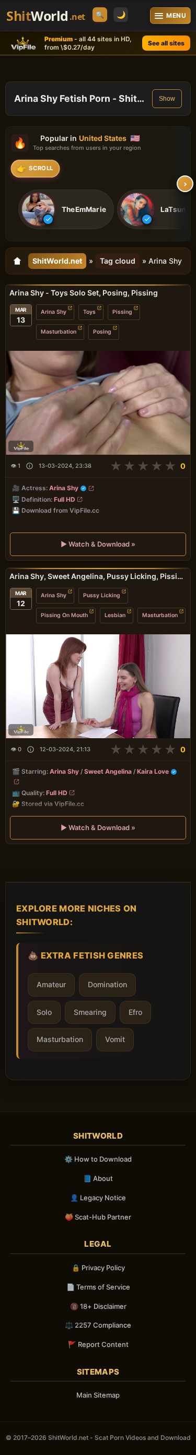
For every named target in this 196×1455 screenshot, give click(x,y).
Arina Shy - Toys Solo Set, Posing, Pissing (83, 292)
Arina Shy (53, 312)
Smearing (90, 1012)
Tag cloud (117, 260)
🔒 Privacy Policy (98, 1267)
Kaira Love (153, 771)
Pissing (122, 312)
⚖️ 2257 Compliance (98, 1325)
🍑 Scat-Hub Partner (98, 1217)
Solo (44, 1012)
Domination (107, 984)
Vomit (115, 1039)
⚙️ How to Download (98, 1159)
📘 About (98, 1178)
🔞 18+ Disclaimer (98, 1306)
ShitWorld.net (57, 260)
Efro (135, 1012)
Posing (102, 331)
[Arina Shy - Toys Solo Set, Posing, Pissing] (98, 403)
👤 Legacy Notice (98, 1197)
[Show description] (29, 466)
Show (167, 98)
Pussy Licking (101, 595)
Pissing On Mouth (64, 614)
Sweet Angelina (108, 771)
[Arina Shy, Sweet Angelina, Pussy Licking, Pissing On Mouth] (98, 686)
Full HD (64, 499)
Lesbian (115, 614)
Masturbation (58, 331)
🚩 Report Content (98, 1344)
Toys (89, 312)
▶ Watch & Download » (98, 544)
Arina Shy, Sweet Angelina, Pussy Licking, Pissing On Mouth (98, 576)
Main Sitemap (98, 1395)
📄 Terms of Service (98, 1287)
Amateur (51, 984)
